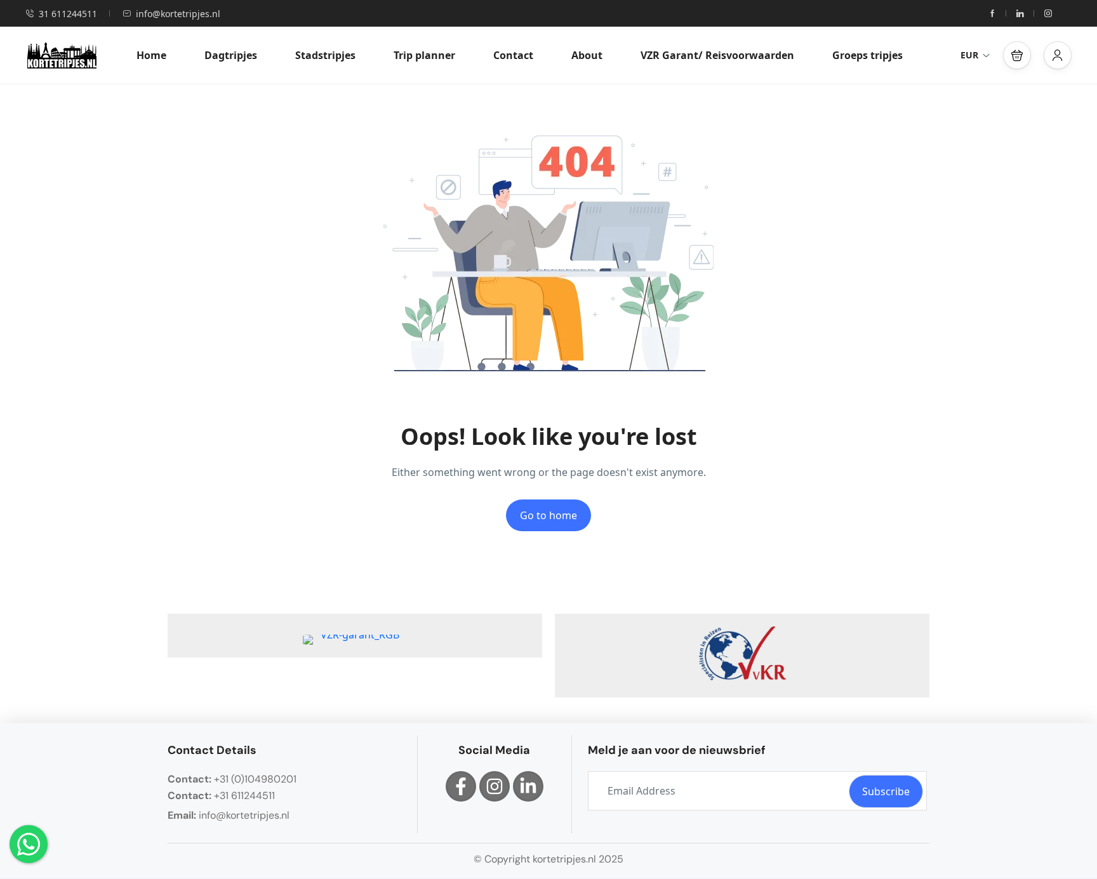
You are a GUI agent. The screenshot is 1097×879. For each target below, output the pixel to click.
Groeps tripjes (867, 55)
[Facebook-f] (461, 786)
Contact (513, 55)
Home (151, 55)
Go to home (548, 515)
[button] (1017, 55)
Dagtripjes (230, 55)
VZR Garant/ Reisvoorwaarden (717, 55)
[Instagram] (494, 786)
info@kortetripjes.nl (178, 14)
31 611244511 (68, 14)
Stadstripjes (325, 55)
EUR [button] (969, 55)
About (586, 55)
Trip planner (424, 55)
